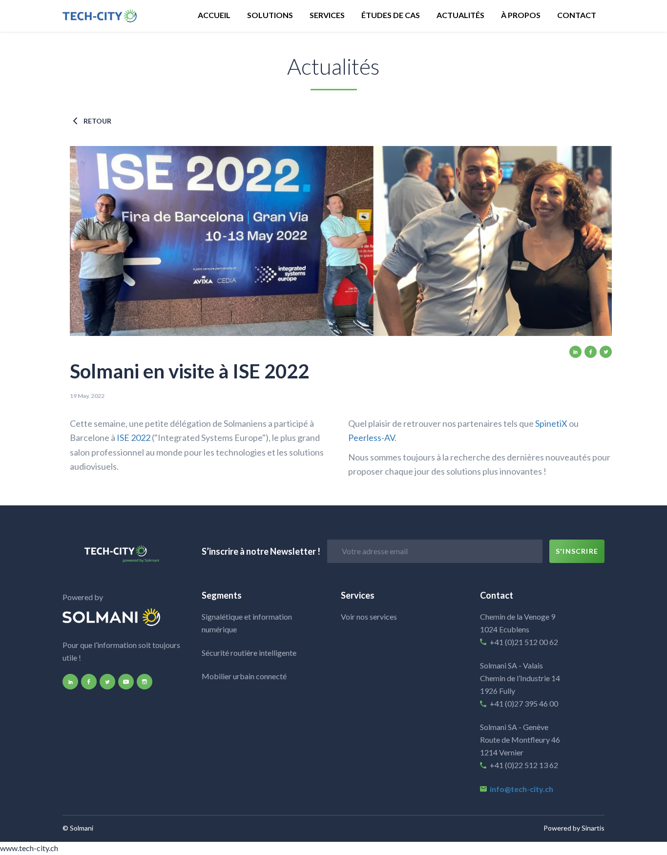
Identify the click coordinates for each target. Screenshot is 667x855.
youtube (126, 681)
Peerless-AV (371, 437)
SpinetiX (551, 423)
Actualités (460, 15)
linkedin (575, 352)
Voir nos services (369, 616)
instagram (144, 681)
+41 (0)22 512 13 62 (525, 765)
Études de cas (390, 15)
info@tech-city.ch (521, 788)
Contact (576, 15)
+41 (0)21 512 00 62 (524, 641)
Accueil (214, 15)
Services (327, 15)
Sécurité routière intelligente (249, 652)
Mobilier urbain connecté (244, 676)
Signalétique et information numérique (247, 623)
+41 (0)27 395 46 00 (524, 703)
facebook (590, 352)
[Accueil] (111, 16)
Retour (97, 121)
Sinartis (593, 828)
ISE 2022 (133, 437)
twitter (606, 352)
